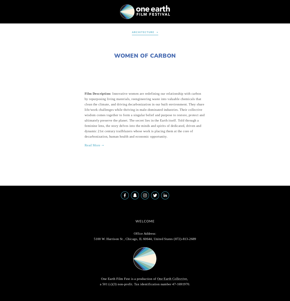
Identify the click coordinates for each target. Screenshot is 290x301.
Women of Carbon (145, 55)
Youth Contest (57, 23)
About (11, 23)
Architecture (125, 63)
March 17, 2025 (145, 47)
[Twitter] (155, 195)
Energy (168, 63)
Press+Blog (129, 23)
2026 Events (30, 23)
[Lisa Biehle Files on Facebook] (125, 195)
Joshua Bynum (99, 63)
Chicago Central (189, 63)
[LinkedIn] (165, 195)
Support (82, 23)
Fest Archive (104, 23)
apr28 (181, 159)
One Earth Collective (172, 279)
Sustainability (149, 63)
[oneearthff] (135, 195)
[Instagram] (145, 195)
